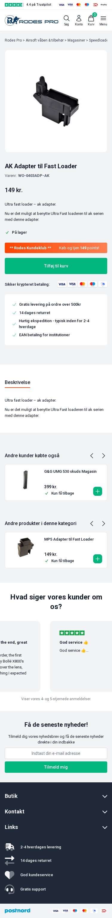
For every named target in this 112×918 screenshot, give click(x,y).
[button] (97, 491)
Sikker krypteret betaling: (27, 284)
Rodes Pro (13, 40)
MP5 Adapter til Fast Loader (69, 539)
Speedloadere (100, 40)
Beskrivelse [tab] (17, 382)
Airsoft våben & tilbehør (45, 40)
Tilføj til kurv (56, 266)
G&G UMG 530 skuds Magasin (70, 471)
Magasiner (76, 40)
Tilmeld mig (56, 767)
